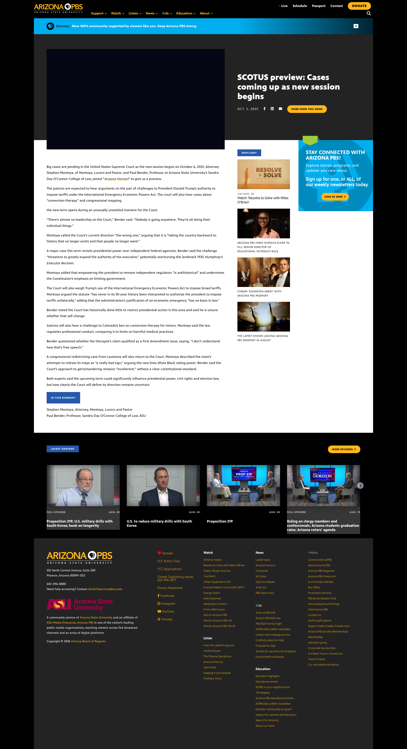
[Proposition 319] (243, 467)
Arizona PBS (85, 622)
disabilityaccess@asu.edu (105, 589)
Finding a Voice (213, 678)
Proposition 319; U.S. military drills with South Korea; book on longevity (80, 523)
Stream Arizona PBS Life (218, 620)
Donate (167, 553)
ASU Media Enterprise (61, 622)
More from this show (307, 109)
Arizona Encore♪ (213, 662)
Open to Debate (265, 582)
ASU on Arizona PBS (215, 615)
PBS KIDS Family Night (269, 623)
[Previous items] (46, 485)
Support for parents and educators (276, 715)
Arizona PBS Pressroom (322, 576)
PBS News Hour (265, 593)
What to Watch (213, 560)
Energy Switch (212, 593)
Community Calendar (321, 582)
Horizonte (262, 571)
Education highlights (267, 676)
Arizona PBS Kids (265, 612)
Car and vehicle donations (323, 664)
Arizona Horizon (116, 179)
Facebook (166, 596)
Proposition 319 (220, 521)
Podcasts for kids (265, 646)
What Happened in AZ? (217, 582)
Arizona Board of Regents (88, 641)
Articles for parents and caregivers (276, 651)
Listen (208, 638)
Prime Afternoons (214, 609)
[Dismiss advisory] (356, 26)
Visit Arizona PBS (318, 609)
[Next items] (360, 485)
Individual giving (317, 642)
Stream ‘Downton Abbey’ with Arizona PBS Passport (259, 293)
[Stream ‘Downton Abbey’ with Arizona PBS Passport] (263, 260)
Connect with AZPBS (320, 560)
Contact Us (314, 615)
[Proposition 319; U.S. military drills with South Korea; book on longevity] (83, 467)
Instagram (167, 603)
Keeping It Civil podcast (217, 673)
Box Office (314, 587)
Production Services (319, 593)
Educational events (267, 681)
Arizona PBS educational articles (275, 698)
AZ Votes (261, 576)
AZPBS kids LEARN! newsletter (273, 629)
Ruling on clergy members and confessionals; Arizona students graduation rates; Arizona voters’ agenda (323, 525)
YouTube (167, 611)
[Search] (367, 13)
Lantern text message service (273, 635)
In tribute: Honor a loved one (325, 653)
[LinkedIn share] (274, 109)
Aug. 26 (245, 193)
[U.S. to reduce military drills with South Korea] (163, 467)
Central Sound (212, 651)
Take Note (210, 667)
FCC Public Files (169, 561)
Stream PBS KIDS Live (268, 618)
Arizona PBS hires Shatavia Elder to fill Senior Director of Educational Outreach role (263, 247)
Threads (166, 619)
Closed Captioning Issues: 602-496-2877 (176, 578)
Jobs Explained (212, 598)
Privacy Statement (170, 588)
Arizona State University (96, 617)
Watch (208, 553)
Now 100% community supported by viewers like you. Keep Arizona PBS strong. (134, 26)
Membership (315, 637)
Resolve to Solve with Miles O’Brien (224, 565)
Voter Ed (261, 587)
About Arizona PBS (319, 565)
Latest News (263, 560)
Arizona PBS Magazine (321, 571)
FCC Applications (169, 569)
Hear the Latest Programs (219, 645)
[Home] (58, 8)
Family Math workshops (270, 657)
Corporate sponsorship (321, 648)
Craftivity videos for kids (270, 640)
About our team (265, 726)
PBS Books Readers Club (322, 598)
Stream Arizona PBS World (219, 626)
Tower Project (316, 659)
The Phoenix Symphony (217, 656)
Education (263, 669)
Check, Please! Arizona (217, 571)
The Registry (263, 692)
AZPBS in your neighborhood (273, 687)
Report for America (267, 720)
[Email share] (282, 109)
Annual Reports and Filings (323, 604)
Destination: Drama (215, 604)
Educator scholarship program (274, 709)
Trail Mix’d (209, 576)
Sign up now (334, 196)
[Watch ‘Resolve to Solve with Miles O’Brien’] (263, 162)
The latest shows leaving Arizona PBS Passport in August (262, 338)
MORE (342, 449)
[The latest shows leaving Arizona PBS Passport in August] (263, 304)
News (260, 553)
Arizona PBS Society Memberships (328, 631)
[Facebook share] (266, 109)
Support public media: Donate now (328, 626)
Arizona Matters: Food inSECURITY (224, 587)
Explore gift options (319, 620)
